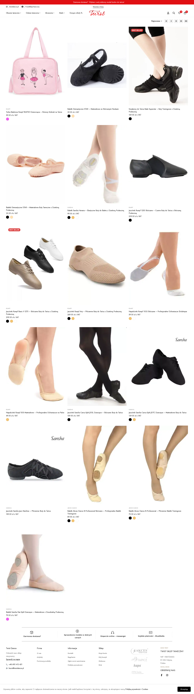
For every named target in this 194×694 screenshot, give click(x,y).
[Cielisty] (73, 217)
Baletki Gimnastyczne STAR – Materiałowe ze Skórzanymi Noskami (93, 109)
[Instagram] (167, 675)
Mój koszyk (103, 657)
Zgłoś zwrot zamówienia (76, 661)
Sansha (70, 207)
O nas (39, 653)
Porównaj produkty (44, 661)
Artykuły (40, 657)
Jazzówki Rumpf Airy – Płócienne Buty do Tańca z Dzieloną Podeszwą (94, 311)
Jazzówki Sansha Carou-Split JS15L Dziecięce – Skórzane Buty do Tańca (95, 412)
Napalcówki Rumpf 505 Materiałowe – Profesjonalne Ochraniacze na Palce (35, 412)
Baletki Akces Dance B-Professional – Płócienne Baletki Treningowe (155, 511)
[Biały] (77, 217)
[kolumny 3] (176, 21)
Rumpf (8, 109)
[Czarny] (68, 116)
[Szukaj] (174, 13)
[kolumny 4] (181, 21)
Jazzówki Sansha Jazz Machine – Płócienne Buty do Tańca (28, 511)
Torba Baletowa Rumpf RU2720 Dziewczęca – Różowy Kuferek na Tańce (34, 112)
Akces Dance (72, 508)
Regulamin (71, 657)
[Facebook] (161, 675)
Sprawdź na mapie (13, 659)
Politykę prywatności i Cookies (136, 689)
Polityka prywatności (75, 665)
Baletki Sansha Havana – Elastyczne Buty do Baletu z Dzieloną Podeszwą (95, 210)
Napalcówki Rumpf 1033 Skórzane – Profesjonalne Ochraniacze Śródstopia (158, 311)
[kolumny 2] (171, 21)
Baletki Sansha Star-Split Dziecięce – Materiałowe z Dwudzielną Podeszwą (35, 612)
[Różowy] (7, 119)
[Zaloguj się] (168, 13)
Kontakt (70, 653)
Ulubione (102, 661)
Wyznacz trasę (98, 6)
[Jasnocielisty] (73, 116)
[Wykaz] (166, 21)
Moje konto (103, 653)
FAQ (100, 665)
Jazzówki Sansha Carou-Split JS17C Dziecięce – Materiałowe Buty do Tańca (157, 412)
